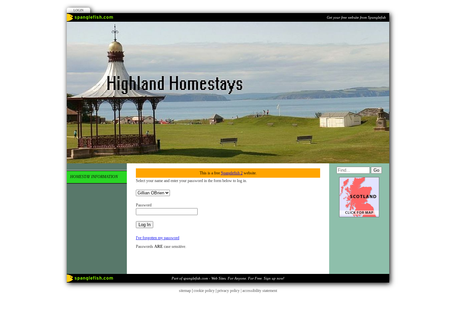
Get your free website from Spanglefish (356, 17)
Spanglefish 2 (232, 173)
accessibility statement (259, 290)
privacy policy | (229, 290)
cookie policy (204, 290)
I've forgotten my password (157, 237)
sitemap (185, 290)
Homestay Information (94, 176)
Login (78, 10)
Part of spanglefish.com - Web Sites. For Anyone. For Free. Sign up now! (228, 278)
